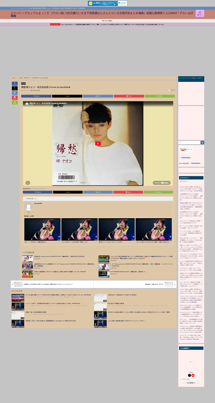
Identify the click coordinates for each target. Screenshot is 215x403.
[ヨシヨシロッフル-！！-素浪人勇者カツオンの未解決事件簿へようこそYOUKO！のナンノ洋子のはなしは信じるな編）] (191, 314)
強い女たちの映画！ (107, 20)
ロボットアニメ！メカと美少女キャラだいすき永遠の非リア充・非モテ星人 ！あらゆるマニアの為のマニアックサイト (191, 256)
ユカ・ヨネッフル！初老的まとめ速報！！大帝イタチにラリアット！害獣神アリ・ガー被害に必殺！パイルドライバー (191, 284)
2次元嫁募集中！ (191, 382)
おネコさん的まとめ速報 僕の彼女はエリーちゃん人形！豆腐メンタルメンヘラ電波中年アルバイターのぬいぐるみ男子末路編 (191, 188)
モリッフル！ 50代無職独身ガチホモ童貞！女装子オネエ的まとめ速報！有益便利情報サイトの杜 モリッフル (191, 321)
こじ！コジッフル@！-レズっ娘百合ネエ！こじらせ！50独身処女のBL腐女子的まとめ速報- (190, 233)
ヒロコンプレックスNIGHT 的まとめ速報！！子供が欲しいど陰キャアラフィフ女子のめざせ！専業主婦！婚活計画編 (191, 337)
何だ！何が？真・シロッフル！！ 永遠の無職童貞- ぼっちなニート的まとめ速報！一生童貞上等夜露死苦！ (191, 240)
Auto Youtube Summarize (38, 188)
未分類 (23, 83)
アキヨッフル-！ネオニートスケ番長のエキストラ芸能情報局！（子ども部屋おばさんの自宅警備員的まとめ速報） (191, 307)
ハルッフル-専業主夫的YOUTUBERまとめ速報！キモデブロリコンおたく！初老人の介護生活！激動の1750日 (191, 263)
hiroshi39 (173, 90)
